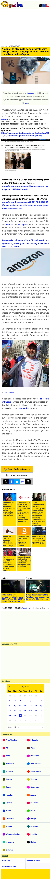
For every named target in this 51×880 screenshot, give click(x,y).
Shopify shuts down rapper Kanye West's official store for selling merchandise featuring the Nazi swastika (9, 509)
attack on (8, 224)
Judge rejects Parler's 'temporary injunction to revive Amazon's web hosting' (9, 541)
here (26, 103)
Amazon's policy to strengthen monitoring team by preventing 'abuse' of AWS (38, 540)
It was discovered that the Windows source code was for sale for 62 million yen (37, 597)
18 (20, 711)
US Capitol (22, 224)
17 (15, 711)
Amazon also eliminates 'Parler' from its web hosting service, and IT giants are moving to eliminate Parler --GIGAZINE (25, 243)
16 (10, 711)
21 (36, 711)
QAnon (4, 119)
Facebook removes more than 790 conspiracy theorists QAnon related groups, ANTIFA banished (9, 563)
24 (15, 716)
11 (20, 706)
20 (30, 711)
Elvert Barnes (9, 392)
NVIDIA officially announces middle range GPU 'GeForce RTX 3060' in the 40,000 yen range (13, 598)
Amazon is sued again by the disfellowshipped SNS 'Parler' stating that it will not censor (24, 561)
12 (25, 706)
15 (41, 706)
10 (15, 706)
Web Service (27, 608)
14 (36, 706)
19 (25, 711)
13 (31, 706)
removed (22, 408)
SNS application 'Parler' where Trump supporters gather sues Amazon (23, 541)
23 (10, 716)
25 (20, 716)
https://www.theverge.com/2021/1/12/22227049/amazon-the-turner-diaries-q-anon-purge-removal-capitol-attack (25, 205)
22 (41, 711)
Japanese (30, 93)
